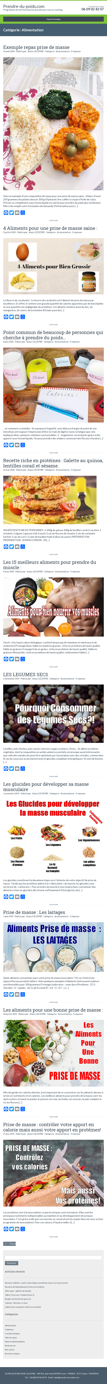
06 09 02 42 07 (93, 9)
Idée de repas (11, 1337)
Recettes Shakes (12, 1353)
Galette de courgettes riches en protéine (23, 1307)
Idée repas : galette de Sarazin (18, 1291)
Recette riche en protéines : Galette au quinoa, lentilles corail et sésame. (53, 463)
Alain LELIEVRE (35, 51)
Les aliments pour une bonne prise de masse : (53, 1010)
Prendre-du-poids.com (23, 6)
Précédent (12, 1244)
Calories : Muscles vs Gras (16, 1303)
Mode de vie (10, 1345)
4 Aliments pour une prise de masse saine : (50, 228)
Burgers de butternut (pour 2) (18, 1299)
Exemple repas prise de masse (36, 47)
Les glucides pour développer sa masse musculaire (46, 786)
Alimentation (63, 51)
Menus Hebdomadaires (15, 1341)
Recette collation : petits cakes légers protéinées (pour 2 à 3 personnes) (36, 1283)
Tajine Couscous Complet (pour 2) (19, 1295)
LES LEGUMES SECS (25, 674)
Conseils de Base (12, 1333)
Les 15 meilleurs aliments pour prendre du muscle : (49, 564)
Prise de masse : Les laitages (34, 912)
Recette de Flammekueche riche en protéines (24, 1287)
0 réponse (76, 51)
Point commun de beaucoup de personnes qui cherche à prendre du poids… (53, 335)
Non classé (9, 1349)
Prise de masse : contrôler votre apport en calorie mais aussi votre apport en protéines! (52, 1127)
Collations (9, 1329)
